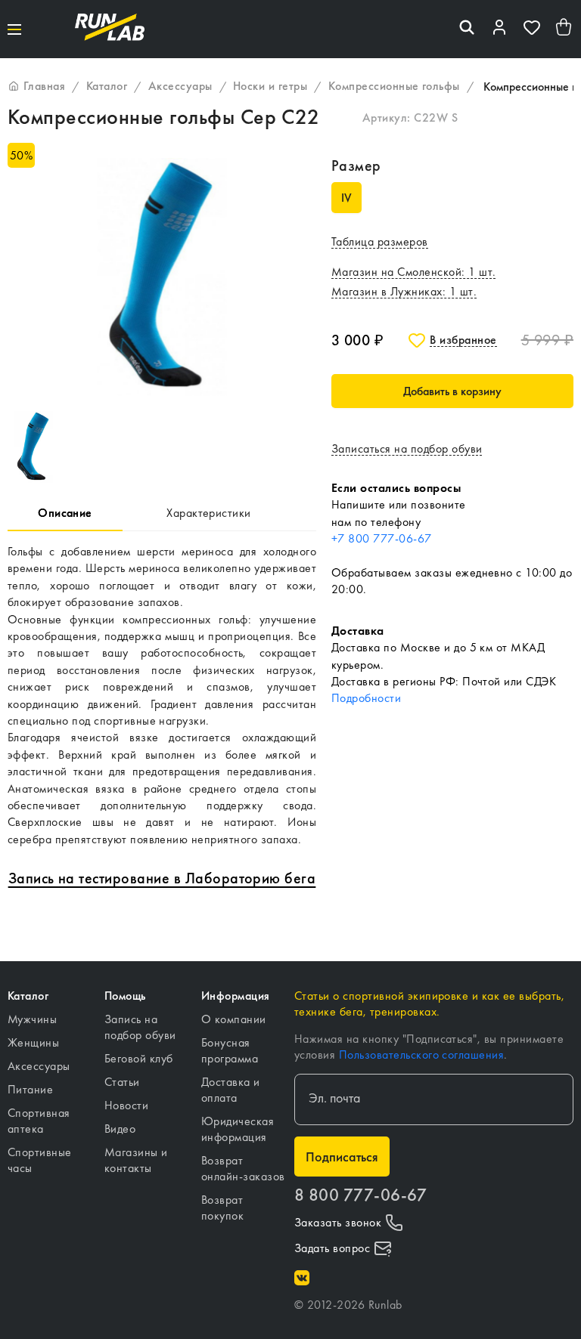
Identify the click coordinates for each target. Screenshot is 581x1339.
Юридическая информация (237, 1129)
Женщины (33, 1042)
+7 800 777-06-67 (381, 538)
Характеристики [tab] (208, 513)
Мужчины (32, 1019)
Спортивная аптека (39, 1120)
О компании (233, 1019)
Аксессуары (39, 1066)
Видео (119, 1128)
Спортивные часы (40, 1160)
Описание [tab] (65, 513)
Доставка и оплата (230, 1090)
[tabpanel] (162, 695)
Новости (126, 1105)
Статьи (122, 1082)
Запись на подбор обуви (140, 1027)
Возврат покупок (222, 1207)
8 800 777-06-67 (360, 1195)
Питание (30, 1089)
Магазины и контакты (136, 1160)
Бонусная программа (229, 1050)
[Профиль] (499, 29)
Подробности (366, 698)
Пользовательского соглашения (421, 1054)
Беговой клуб (138, 1058)
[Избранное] (532, 29)
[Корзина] (564, 29)
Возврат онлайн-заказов (243, 1168)
